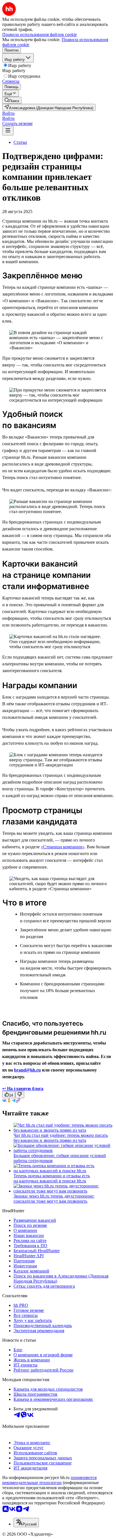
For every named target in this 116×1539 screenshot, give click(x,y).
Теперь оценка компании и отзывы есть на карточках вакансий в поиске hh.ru (52, 1178)
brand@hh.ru (27, 1070)
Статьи (20, 142)
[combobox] (26, 1522)
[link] (11, 100)
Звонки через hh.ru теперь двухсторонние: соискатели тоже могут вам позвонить (54, 1199)
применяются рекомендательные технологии (49, 1480)
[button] (8, 113)
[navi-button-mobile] (8, 130)
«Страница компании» (62, 846)
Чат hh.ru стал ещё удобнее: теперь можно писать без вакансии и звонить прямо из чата (61, 1138)
